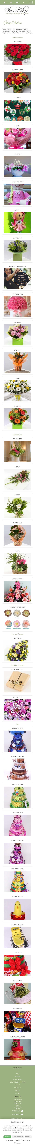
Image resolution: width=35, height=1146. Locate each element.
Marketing (18, 1143)
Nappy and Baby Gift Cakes (17, 1082)
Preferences (26, 1140)
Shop (17, 1071)
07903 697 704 (16, 1111)
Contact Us (17, 1088)
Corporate (17, 1085)
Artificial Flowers (17, 1079)
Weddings (17, 1076)
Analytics (18, 1140)
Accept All (7, 1136)
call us (9, 33)
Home (17, 1073)
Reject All (28, 1136)
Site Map (17, 1093)
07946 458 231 (16, 1114)
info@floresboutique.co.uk (17, 1118)
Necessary (10, 1140)
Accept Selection (18, 1136)
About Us (17, 1090)
